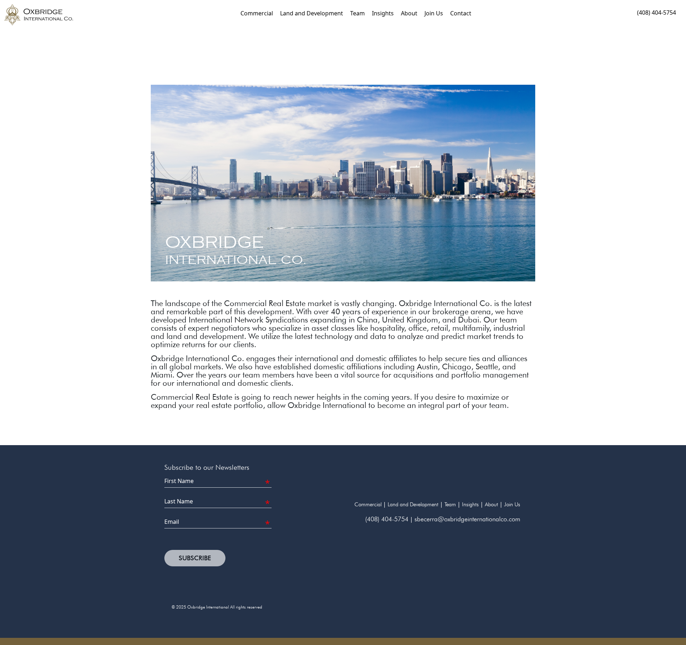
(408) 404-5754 (656, 12)
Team (357, 13)
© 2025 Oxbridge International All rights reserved (217, 607)
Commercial (256, 13)
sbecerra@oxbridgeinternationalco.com (467, 519)
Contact (460, 13)
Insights (383, 13)
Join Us (433, 13)
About (409, 13)
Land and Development (311, 13)
